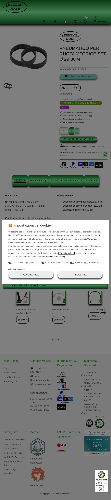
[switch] (101, 489)
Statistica (35, 262)
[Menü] (106, 471)
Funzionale (94, 262)
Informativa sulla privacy (54, 256)
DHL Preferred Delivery (57, 262)
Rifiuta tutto (79, 274)
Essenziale (18, 262)
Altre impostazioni (16, 269)
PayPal (78, 262)
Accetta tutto (31, 274)
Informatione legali (66, 253)
